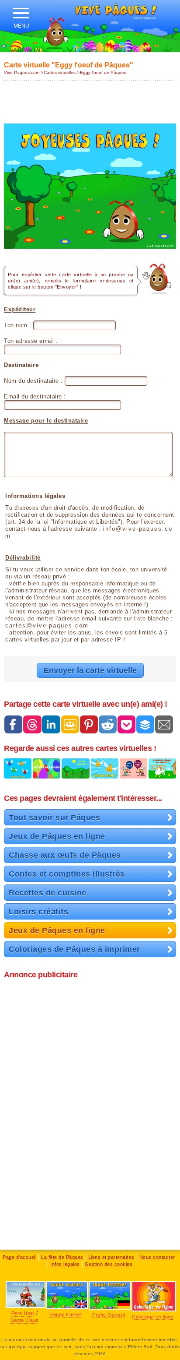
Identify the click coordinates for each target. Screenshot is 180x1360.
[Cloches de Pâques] (104, 772)
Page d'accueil (19, 1257)
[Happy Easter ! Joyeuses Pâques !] (133, 772)
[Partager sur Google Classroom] (70, 724)
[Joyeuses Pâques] (46, 772)
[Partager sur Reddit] (108, 724)
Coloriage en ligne (152, 1316)
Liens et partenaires (111, 1257)
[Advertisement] (90, 99)
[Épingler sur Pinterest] (89, 724)
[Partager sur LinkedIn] (51, 724)
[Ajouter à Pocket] (126, 724)
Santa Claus (24, 1320)
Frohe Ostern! (108, 1315)
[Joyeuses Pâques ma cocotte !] (162, 772)
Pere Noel (23, 1313)
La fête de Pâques (62, 1257)
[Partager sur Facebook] (13, 724)
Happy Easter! (66, 1314)
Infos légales (65, 1264)
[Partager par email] (164, 724)
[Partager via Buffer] (145, 724)
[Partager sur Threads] (32, 724)
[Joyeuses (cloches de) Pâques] (17, 772)
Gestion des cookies (109, 1264)
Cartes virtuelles (60, 72)
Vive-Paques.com (21, 72)
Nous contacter (157, 1257)
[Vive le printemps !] (75, 772)
